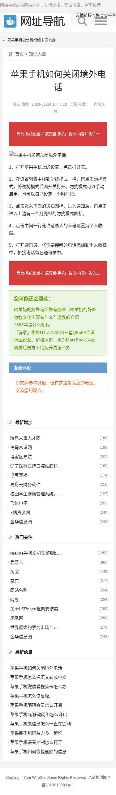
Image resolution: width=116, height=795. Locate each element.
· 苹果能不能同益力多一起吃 (34, 733)
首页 (19, 53)
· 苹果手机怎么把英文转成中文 (37, 677)
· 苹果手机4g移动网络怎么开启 (37, 714)
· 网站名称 (17, 590)
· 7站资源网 (18, 512)
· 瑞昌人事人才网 (24, 438)
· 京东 (13, 580)
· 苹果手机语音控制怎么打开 (34, 742)
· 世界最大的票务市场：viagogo (35, 627)
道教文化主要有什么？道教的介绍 (46, 317)
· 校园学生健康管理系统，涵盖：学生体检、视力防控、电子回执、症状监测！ (35, 493)
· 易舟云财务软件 (24, 484)
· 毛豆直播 (17, 475)
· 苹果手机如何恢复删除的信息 (37, 751)
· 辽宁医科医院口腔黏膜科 (32, 465)
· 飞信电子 (17, 503)
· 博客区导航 (19, 456)
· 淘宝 (13, 571)
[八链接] (37, 21)
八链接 (93, 777)
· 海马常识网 (19, 447)
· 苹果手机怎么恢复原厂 (30, 695)
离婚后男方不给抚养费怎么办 (42, 347)
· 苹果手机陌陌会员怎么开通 (34, 705)
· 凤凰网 (15, 618)
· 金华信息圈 (19, 521)
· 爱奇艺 (15, 562)
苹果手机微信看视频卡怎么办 (31, 40)
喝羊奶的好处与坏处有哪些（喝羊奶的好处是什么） (64, 309)
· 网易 (13, 599)
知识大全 (37, 53)
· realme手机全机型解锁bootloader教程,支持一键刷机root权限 (35, 553)
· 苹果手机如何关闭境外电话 (34, 667)
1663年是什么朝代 (32, 324)
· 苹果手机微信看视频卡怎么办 (37, 686)
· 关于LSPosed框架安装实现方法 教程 (35, 608)
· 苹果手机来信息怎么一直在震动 (39, 723)
